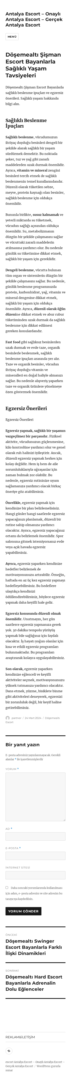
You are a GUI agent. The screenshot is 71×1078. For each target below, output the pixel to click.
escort (9, 1062)
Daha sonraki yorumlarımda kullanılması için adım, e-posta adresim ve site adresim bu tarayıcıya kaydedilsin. (34, 893)
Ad (9, 829)
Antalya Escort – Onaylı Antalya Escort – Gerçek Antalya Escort (34, 19)
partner (16, 718)
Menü (12, 36)
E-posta (13, 848)
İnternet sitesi (18, 867)
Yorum (12, 769)
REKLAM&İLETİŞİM (20, 1037)
